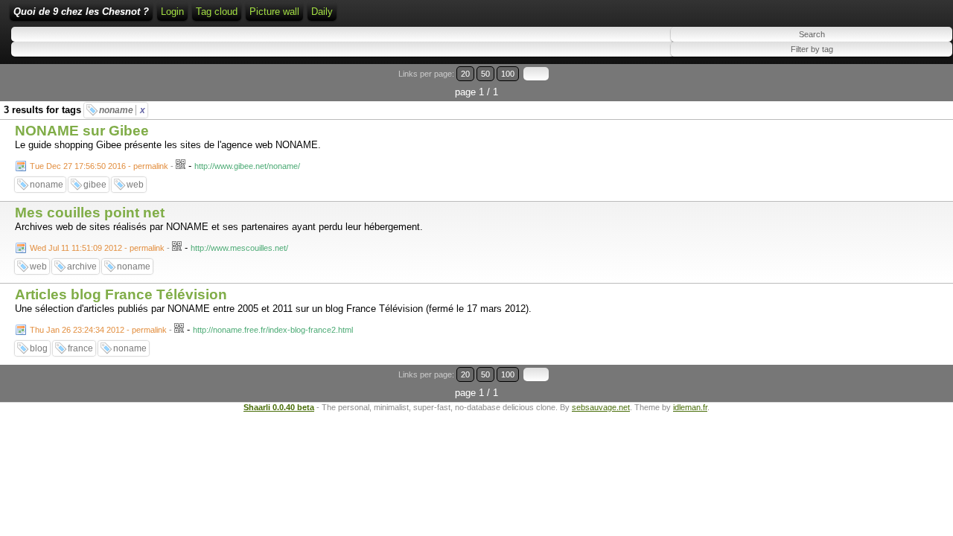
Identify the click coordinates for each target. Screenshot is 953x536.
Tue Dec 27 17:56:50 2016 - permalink (99, 166)
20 (465, 73)
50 (485, 73)
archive (82, 266)
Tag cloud (217, 11)
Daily (322, 11)
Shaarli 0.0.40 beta (278, 407)
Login (172, 11)
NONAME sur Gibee (82, 130)
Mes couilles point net (90, 212)
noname (122, 110)
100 (507, 73)
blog (39, 348)
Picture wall (274, 11)
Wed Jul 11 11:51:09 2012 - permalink (97, 247)
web (135, 184)
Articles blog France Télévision (121, 294)
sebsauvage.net (601, 407)
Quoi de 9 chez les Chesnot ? (81, 11)
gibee (94, 184)
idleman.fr (690, 407)
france (80, 348)
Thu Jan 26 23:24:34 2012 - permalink (98, 329)
